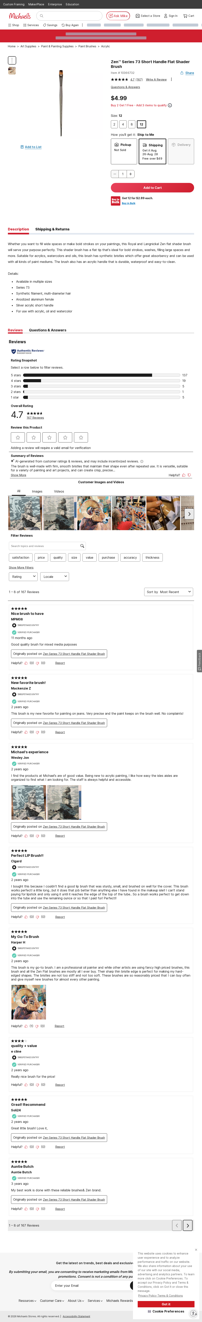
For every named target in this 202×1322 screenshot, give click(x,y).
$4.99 (119, 98)
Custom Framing (13, 4)
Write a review (156, 79)
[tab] (18, 229)
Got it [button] (166, 1304)
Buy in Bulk (128, 203)
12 (141, 124)
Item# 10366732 (123, 72)
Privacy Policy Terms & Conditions (160, 1295)
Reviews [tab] (15, 330)
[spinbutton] (122, 174)
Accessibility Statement (76, 1316)
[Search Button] (42, 16)
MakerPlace (36, 4)
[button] (166, 1311)
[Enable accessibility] (193, 1313)
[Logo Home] (20, 16)
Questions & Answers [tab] (47, 330)
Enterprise (55, 4)
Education (72, 4)
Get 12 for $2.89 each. (137, 198)
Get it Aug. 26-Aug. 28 (150, 152)
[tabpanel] (101, 274)
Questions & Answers (125, 87)
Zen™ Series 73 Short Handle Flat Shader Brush (150, 64)
